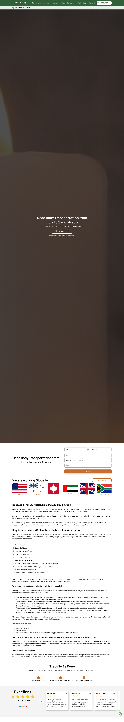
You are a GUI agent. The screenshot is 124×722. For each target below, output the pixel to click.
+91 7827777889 (104, 3)
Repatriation (55, 3)
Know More (102, 480)
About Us (38, 3)
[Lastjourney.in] (32, 3)
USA (19, 495)
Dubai (70, 493)
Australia (37, 495)
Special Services (67, 3)
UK (87, 495)
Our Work (78, 3)
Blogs (84, 3)
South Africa (104, 494)
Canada (53, 495)
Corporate (92, 3)
